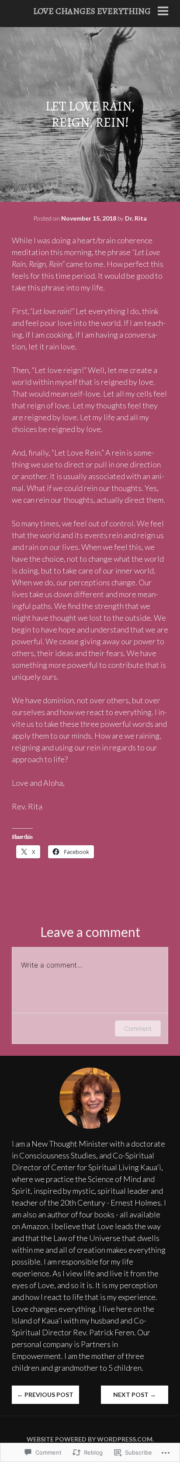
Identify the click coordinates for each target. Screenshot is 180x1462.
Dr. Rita (136, 218)
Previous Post (45, 1394)
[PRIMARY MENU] (163, 12)
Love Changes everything (92, 11)
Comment (138, 1028)
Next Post (134, 1394)
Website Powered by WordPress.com (89, 1439)
